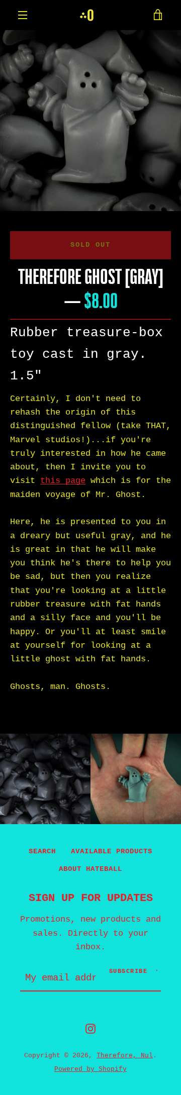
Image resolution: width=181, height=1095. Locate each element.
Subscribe (128, 971)
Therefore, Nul (125, 1055)
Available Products (111, 851)
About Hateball (90, 869)
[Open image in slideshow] (90, 120)
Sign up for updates (91, 898)
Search (42, 851)
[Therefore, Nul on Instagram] (90, 1028)
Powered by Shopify (90, 1069)
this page (62, 480)
